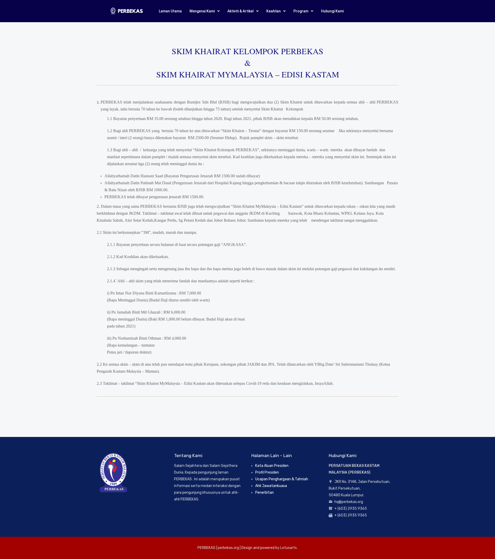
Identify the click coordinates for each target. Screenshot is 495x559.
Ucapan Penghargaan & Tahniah (281, 479)
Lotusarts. (289, 548)
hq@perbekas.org (348, 502)
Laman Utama (170, 11)
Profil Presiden (267, 472)
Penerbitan (264, 492)
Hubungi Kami (332, 11)
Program (300, 11)
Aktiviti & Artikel (240, 11)
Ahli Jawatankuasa (271, 486)
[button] (205, 11)
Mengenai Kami (202, 11)
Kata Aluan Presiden (271, 466)
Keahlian (273, 11)
